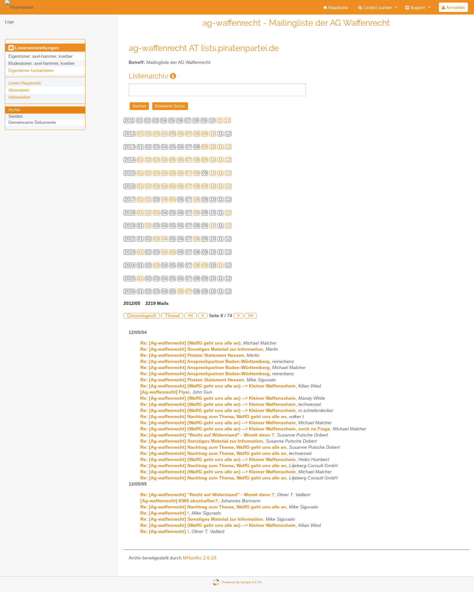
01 (140, 133)
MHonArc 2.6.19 (199, 558)
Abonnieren (18, 90)
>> (250, 315)
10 (212, 133)
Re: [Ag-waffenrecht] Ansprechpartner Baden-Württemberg (205, 361)
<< (190, 315)
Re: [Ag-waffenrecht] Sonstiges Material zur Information (201, 349)
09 (204, 133)
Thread (172, 315)
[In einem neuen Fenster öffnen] (173, 76)
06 (180, 133)
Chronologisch (141, 315)
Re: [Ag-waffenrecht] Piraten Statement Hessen (192, 355)
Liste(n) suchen (377, 7)
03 (156, 133)
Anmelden (455, 7)
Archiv (14, 109)
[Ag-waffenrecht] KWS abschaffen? (179, 500)
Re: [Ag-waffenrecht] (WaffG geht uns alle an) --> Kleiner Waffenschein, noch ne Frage (235, 428)
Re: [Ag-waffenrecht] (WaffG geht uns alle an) (190, 343)
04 (164, 133)
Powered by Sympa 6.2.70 (242, 582)
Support (417, 7)
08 (196, 133)
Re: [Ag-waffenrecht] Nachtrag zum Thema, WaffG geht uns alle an (213, 416)
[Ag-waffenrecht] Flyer (165, 392)
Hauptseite (337, 7)
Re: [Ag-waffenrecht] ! (164, 513)
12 (227, 120)
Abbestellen (19, 97)
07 (188, 133)
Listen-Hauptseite (24, 83)
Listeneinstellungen (36, 47)
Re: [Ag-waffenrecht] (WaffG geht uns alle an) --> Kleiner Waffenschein (218, 386)
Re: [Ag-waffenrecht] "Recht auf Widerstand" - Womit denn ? (207, 435)
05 (172, 133)
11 (220, 120)
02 (148, 133)
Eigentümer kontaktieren (31, 70)
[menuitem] (336, 7)
